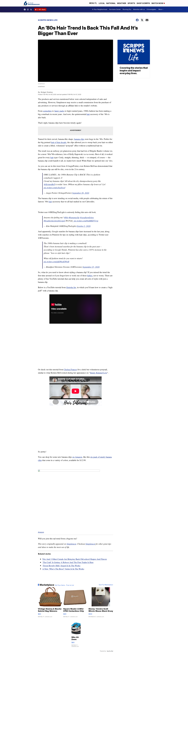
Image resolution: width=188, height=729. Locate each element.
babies (89, 275)
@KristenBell (49, 184)
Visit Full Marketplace (106, 585)
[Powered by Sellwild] (110, 651)
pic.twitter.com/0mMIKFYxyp (86, 220)
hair (88, 114)
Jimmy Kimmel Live (98, 372)
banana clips (79, 139)
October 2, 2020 (84, 226)
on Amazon (77, 457)
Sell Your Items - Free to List (64, 585)
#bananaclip (74, 217)
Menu (92, 3)
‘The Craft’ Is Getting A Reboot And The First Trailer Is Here (67, 562)
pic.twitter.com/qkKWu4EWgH (56, 261)
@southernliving (87, 217)
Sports (131, 3)
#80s (66, 217)
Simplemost (71, 543)
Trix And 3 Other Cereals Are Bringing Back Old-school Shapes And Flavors (74, 559)
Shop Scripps (143, 3)
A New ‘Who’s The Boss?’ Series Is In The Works (63, 568)
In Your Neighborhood (99, 9)
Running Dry (127, 9)
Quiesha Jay (71, 287)
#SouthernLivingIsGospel (54, 220)
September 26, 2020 (80, 193)
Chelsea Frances (70, 369)
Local (102, 3)
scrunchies (47, 111)
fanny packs (59, 111)
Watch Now (157, 3)
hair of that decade (58, 142)
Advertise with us (139, 9)
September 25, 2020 (91, 267)
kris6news (28, 9)
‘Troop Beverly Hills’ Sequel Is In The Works (61, 565)
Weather (121, 3)
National (111, 3)
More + (161, 9)
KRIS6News (25, 9)
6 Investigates (151, 9)
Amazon (41, 532)
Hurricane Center (115, 9)
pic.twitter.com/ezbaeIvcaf (54, 187)
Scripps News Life (48, 20)
